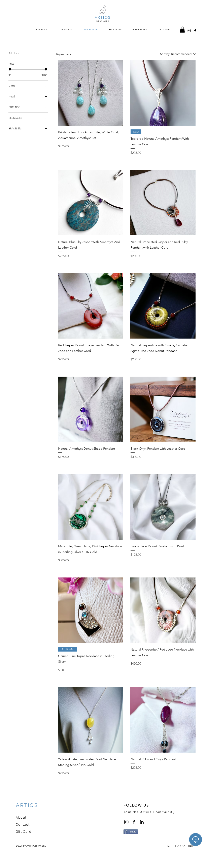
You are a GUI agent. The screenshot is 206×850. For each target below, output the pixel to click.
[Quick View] (90, 93)
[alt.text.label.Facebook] (195, 31)
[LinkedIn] (141, 822)
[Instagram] (126, 822)
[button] (182, 30)
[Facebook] (134, 822)
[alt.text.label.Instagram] (189, 31)
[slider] (9, 69)
